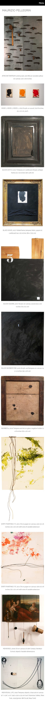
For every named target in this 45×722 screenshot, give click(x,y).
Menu (41, 3)
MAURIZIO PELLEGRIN (16, 10)
